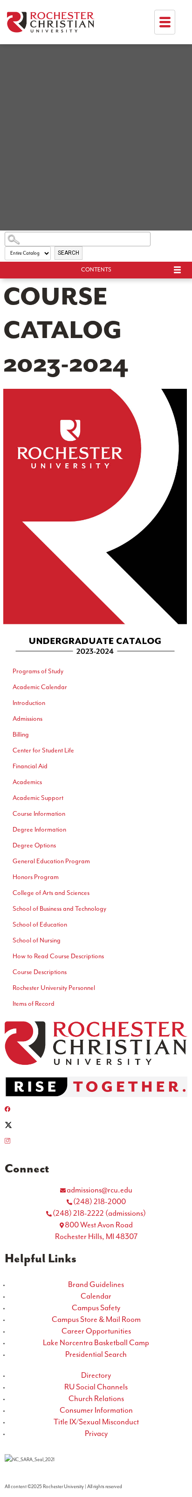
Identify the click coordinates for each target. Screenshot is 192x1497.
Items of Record (34, 1004)
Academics (27, 782)
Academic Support (38, 798)
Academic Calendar (40, 687)
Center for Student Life (43, 750)
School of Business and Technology (59, 909)
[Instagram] (96, 1141)
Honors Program (36, 877)
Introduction (29, 703)
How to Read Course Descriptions (58, 956)
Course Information (39, 814)
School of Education (40, 924)
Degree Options (34, 845)
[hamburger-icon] (164, 22)
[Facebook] (96, 1109)
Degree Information (39, 829)
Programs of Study (38, 671)
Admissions (27, 719)
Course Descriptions (40, 972)
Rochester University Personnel (54, 988)
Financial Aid (30, 766)
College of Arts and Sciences (51, 893)
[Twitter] (96, 1125)
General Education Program (51, 861)
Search (68, 253)
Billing (21, 734)
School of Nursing (37, 940)
